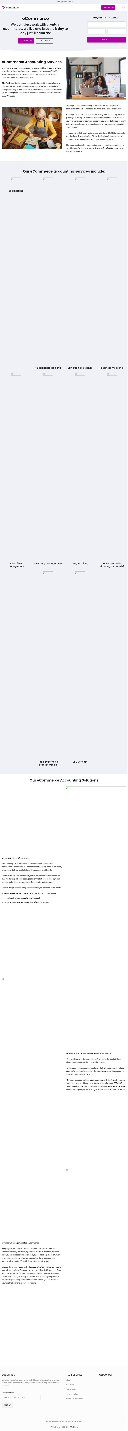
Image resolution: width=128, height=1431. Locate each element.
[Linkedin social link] (109, 1382)
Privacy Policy (72, 1394)
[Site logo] (10, 7)
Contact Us (71, 1389)
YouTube (70, 1384)
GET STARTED (108, 7)
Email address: (8, 1392)
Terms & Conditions (74, 1398)
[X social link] (100, 1382)
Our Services (44, 41)
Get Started (26, 41)
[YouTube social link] (104, 1382)
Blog (68, 1380)
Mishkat (73, 1427)
